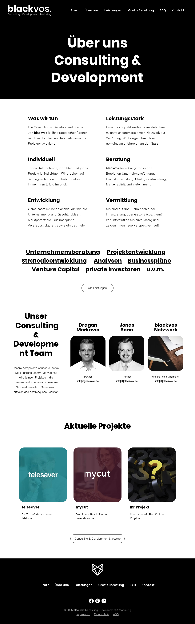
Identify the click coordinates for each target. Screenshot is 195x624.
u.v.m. (155, 269)
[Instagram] (97, 601)
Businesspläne (149, 261)
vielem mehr (141, 184)
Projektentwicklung (136, 252)
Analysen (108, 261)
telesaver (31, 507)
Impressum (83, 614)
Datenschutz (101, 614)
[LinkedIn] (103, 601)
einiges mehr (75, 225)
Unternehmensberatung (63, 252)
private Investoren (113, 269)
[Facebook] (91, 601)
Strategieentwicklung (54, 261)
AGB (116, 614)
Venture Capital (56, 269)
